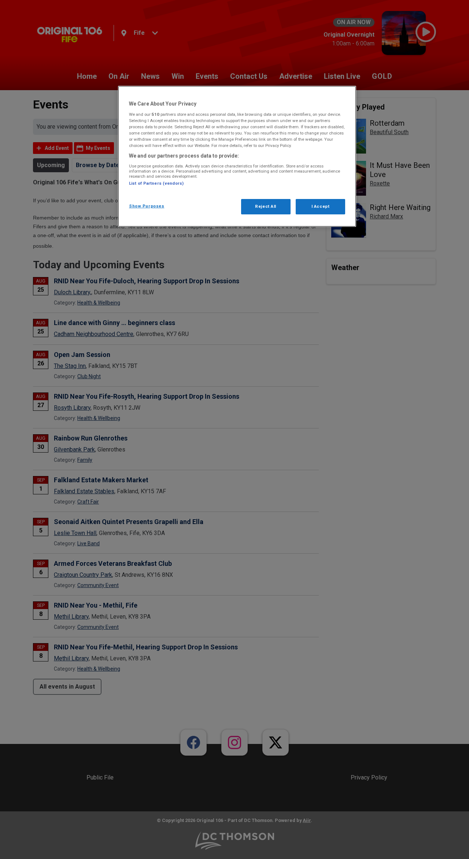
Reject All (265, 206)
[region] (237, 156)
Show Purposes (146, 206)
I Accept (320, 206)
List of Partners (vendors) (156, 183)
